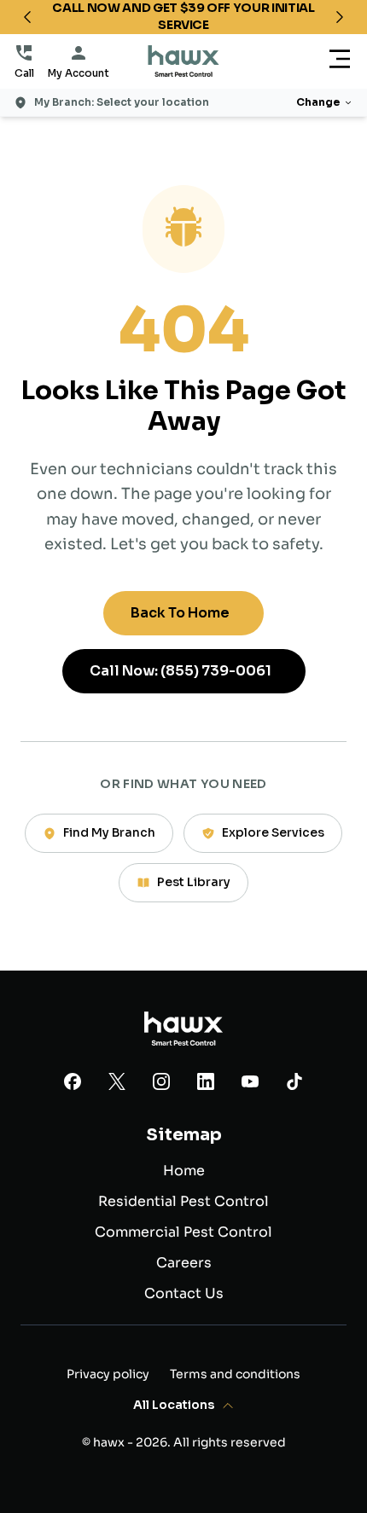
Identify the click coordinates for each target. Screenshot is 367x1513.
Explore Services (273, 832)
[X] (116, 1084)
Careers (184, 1263)
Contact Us (184, 1293)
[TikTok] (294, 1084)
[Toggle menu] (339, 61)
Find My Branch (109, 832)
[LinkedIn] (205, 1084)
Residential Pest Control (183, 1201)
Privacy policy (108, 1374)
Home (184, 1171)
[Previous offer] (27, 17)
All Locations (173, 1404)
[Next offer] (339, 17)
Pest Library (193, 882)
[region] (183, 17)
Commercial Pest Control (183, 1232)
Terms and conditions (235, 1374)
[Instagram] (161, 1084)
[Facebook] (72, 1084)
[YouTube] (250, 1084)
